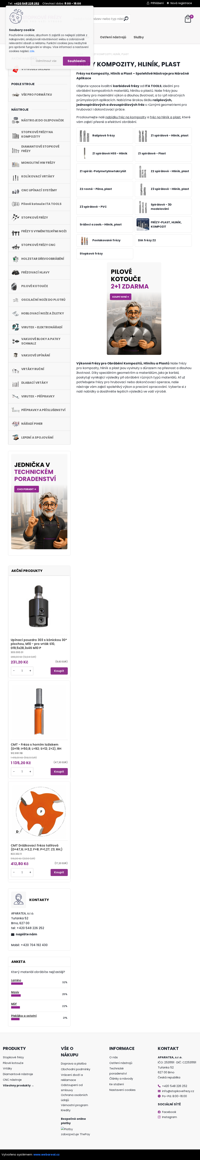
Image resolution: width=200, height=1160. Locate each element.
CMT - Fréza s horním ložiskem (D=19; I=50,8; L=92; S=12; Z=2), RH (36, 747)
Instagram (169, 1117)
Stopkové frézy (13, 1057)
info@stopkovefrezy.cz (178, 1091)
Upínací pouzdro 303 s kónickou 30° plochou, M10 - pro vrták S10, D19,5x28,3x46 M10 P (39, 644)
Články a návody (121, 1079)
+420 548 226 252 (174, 1086)
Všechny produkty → (18, 1085)
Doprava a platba (73, 1064)
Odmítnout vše (46, 61)
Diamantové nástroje (18, 1074)
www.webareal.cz (46, 1154)
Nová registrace (181, 3)
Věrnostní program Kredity (74, 1107)
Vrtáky (7, 1068)
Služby (139, 37)
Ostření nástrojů (113, 37)
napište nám (26, 934)
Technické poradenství (118, 1071)
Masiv (15, 992)
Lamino (16, 980)
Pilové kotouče (13, 1063)
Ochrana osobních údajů (74, 1097)
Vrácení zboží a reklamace (72, 1077)
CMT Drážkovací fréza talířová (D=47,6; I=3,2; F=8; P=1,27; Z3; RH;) (36, 848)
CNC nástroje (12, 1080)
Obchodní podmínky (75, 1069)
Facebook (168, 1112)
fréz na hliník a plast (165, 117)
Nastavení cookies (122, 1090)
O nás (113, 1057)
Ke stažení (116, 1084)
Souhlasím (77, 61)
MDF (14, 1004)
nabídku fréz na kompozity (125, 117)
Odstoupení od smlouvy (72, 1087)
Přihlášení (157, 3)
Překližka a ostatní (24, 1016)
